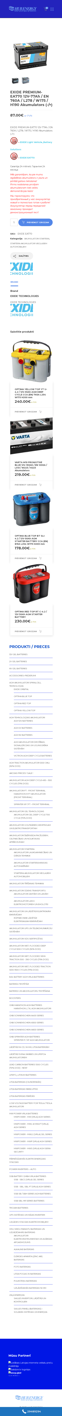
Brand (14, 282)
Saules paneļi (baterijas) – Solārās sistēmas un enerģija (30, 1310)
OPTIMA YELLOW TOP (24, 710)
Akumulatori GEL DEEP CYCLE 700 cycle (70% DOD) (32, 816)
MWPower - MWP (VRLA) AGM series (33, 1141)
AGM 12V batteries (23, 721)
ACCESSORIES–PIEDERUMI (22, 675)
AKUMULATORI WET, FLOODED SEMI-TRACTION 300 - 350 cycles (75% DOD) (29, 958)
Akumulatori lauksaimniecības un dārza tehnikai (33, 854)
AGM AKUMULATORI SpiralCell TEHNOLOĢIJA (25, 684)
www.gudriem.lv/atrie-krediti (14, 1373)
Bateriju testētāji (19, 984)
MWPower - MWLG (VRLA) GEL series (33, 1134)
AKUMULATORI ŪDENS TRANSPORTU (27, 890)
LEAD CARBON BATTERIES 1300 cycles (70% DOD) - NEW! (28, 1066)
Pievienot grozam (38, 222)
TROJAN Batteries (18, 1208)
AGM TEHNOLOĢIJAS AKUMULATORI (27, 717)
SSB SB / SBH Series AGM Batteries (32, 1193)
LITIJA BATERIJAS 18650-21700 (23, 1089)
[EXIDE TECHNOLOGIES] (21, 270)
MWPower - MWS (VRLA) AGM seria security (32, 1150)
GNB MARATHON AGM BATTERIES (25, 1005)
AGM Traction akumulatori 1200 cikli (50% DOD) (29, 764)
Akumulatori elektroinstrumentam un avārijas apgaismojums (33, 1238)
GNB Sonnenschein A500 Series (26, 1022)
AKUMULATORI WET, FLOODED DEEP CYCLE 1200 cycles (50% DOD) (27, 947)
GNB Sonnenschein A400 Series (26, 1015)
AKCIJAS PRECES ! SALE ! (21, 773)
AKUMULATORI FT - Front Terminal (27, 790)
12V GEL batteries (18, 654)
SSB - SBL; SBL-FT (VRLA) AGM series (32, 1186)
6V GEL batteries (18, 668)
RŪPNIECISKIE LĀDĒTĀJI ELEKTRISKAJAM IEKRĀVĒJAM (28, 919)
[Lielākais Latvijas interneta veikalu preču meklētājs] (31, 1364)
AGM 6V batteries (23, 735)
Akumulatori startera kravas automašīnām (31, 864)
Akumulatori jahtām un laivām (31, 894)
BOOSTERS (15, 998)
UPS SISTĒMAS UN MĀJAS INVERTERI (27, 1215)
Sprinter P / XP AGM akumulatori (32, 1040)
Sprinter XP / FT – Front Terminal (32, 804)
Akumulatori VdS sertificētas (26, 938)
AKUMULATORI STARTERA (36, 238)
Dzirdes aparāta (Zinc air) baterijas (28, 1258)
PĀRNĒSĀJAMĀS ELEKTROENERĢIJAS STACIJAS (27, 1160)
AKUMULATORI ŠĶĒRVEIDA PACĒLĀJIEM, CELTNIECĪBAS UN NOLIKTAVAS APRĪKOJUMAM (28, 838)
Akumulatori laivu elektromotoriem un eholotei (31, 902)
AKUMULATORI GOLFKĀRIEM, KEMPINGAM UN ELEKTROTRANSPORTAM (30, 826)
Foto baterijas (22, 1266)
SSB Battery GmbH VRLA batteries (27, 1176)
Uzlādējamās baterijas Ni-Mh (30, 1288)
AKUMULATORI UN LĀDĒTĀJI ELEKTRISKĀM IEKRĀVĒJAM (30, 913)
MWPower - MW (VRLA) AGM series (32, 1117)
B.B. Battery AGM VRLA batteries (26, 977)
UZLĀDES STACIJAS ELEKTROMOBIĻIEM (28, 1222)
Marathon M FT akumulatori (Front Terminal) (30, 795)
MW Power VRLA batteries (23, 1113)
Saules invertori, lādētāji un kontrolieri (30, 1300)
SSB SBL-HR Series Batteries (29, 1200)
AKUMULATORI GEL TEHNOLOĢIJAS (26, 811)
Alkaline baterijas (24, 1249)
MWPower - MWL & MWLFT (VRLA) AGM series (31, 1125)
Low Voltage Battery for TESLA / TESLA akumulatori (30, 1105)
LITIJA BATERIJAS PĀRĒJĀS (22, 1096)
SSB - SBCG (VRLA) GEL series (29, 1179)
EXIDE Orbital (21, 689)
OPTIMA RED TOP (22, 703)
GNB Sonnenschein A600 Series (26, 1029)
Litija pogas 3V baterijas (27, 1274)
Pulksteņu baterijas (25, 1281)
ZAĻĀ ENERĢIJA (17, 1295)
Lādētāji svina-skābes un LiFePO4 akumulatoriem (27, 1056)
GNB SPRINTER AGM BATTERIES (24, 1036)
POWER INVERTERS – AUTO (22, 1169)
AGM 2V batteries (23, 728)
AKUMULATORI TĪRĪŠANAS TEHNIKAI (26, 883)
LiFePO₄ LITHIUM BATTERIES (22, 1075)
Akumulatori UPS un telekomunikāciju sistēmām (30, 930)
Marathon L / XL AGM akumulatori (32, 1008)
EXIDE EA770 (27, 157)
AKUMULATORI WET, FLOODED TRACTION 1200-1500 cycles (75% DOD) (30, 968)
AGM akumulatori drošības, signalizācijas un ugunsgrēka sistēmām (31, 745)
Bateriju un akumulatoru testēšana (29, 991)
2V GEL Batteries (18, 661)
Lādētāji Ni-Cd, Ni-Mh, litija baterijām (29, 1047)
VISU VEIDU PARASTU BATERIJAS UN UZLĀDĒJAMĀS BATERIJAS (27, 1230)
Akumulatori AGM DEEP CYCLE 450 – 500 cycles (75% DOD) (30, 782)
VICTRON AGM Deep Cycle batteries (33, 755)
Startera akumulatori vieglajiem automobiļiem (32, 875)
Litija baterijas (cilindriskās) (25, 1082)
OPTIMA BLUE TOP (23, 696)
